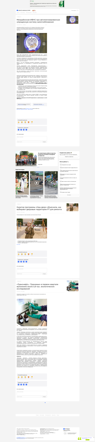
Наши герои (35, 12)
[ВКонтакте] (18, 129)
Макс (32, 109)
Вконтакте (19, 109)
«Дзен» (29, 109)
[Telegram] (23, 129)
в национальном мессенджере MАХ (39, 104)
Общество (19, 16)
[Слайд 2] (35, 167)
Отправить (44, 141)
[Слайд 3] (36, 167)
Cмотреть (87, 439)
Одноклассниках (24, 109)
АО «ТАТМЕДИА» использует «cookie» (21, 437)
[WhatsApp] (26, 129)
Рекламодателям (29, 12)
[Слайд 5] (39, 167)
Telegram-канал (28, 108)
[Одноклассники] (21, 129)
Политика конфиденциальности (21, 438)
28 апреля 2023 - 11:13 (19, 291)
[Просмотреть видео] (22, 183)
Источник (18, 244)
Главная (18, 12)
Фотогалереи (22, 12)
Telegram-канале (20, 104)
